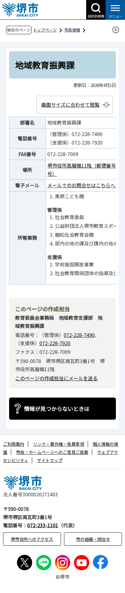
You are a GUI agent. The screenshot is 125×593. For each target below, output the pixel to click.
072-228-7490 (79, 334)
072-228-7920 (54, 343)
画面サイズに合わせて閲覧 (70, 104)
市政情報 (72, 30)
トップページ (45, 30)
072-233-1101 (42, 525)
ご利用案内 (13, 444)
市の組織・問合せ (93, 539)
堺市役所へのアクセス (32, 539)
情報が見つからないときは (57, 408)
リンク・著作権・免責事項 (58, 444)
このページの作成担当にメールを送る (56, 378)
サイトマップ (49, 460)
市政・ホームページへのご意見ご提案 (52, 452)
